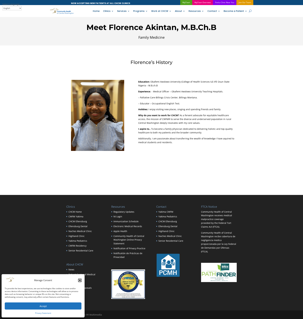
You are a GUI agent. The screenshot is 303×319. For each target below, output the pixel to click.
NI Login (117, 216)
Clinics (106, 11)
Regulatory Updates (123, 211)
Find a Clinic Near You (224, 2)
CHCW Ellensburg (77, 221)
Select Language (11, 4)
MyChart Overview (202, 2)
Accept (43, 306)
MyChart (186, 2)
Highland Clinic (76, 236)
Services (122, 11)
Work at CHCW (159, 11)
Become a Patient (234, 11)
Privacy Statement (43, 313)
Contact (212, 11)
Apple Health (120, 231)
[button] (79, 280)
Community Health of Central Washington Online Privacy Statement (128, 240)
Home (96, 11)
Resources (195, 11)
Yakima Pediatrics (77, 240)
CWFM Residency (77, 245)
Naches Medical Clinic (80, 231)
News (71, 269)
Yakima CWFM (165, 211)
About (178, 11)
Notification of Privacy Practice (129, 248)
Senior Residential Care (80, 250)
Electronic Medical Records (127, 226)
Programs (139, 11)
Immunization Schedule (126, 221)
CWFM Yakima (75, 216)
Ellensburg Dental (77, 226)
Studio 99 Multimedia (90, 314)
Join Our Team (245, 2)
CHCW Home (75, 211)
